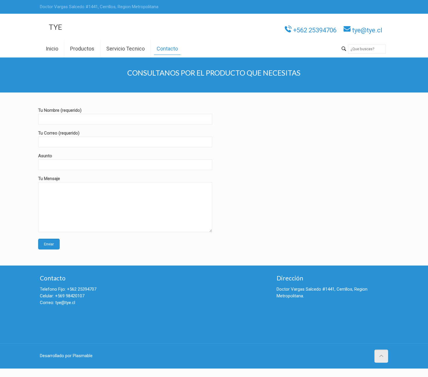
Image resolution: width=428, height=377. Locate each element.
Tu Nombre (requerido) (60, 110)
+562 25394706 (314, 29)
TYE (55, 26)
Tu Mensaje (49, 178)
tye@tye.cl (366, 29)
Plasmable (83, 355)
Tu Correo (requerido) (58, 133)
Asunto (45, 155)
